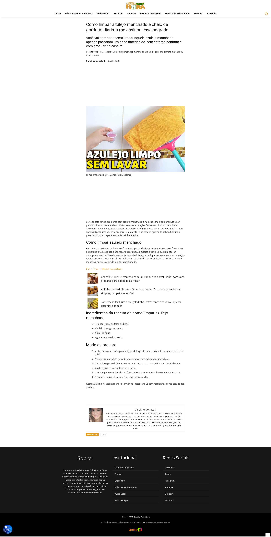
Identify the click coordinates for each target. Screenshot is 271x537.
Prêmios (198, 13)
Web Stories (103, 13)
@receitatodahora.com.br (116, 383)
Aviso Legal (120, 493)
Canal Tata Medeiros (120, 174)
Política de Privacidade (177, 13)
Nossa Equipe (121, 500)
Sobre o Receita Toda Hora (79, 13)
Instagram (170, 480)
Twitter (168, 474)
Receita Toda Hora (94, 51)
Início (58, 13)
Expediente (120, 480)
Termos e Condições (150, 13)
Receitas (118, 13)
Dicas (108, 51)
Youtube (169, 487)
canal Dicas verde (119, 228)
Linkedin (169, 493)
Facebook (169, 467)
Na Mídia (211, 13)
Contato (131, 13)
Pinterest (169, 500)
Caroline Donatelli (96, 60)
